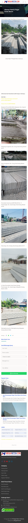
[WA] (7, 510)
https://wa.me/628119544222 (8, 103)
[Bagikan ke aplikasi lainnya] (13, 335)
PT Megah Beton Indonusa (18, 518)
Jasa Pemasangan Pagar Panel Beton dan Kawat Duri (14, 396)
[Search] (25, 2)
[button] (23, 2)
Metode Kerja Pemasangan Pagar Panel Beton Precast (14, 418)
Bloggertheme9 (17, 520)
